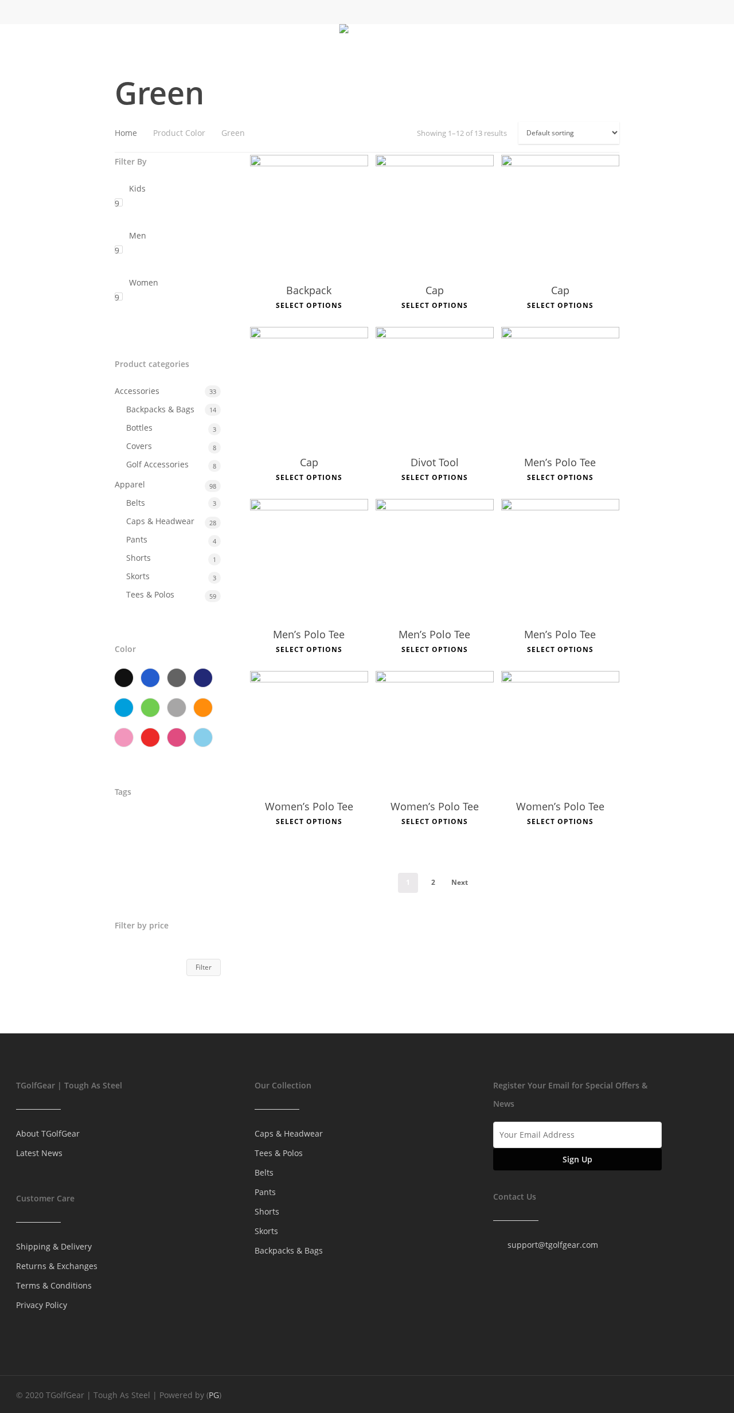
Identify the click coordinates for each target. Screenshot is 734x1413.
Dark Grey (176, 678)
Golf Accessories (157, 464)
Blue (150, 678)
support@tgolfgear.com (552, 1244)
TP (168, 872)
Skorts (138, 576)
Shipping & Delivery (54, 1246)
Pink (124, 737)
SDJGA (132, 872)
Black (124, 678)
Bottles (139, 427)
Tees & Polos (150, 594)
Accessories (137, 390)
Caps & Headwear (160, 521)
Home (126, 132)
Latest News (39, 1152)
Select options (309, 306)
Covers (139, 445)
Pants (136, 539)
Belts (135, 502)
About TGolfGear (48, 1133)
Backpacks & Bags (160, 409)
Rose (176, 737)
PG (214, 1394)
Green (150, 707)
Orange (203, 707)
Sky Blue (203, 737)
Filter (204, 967)
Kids (137, 188)
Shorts (138, 557)
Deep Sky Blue (124, 707)
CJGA (169, 824)
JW (160, 848)
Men (137, 235)
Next (459, 882)
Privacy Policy (41, 1304)
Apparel (130, 484)
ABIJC (130, 824)
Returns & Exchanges (56, 1265)
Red (150, 737)
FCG (127, 848)
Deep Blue (203, 678)
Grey (176, 707)
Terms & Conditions (54, 1285)
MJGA (194, 848)
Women (143, 282)
